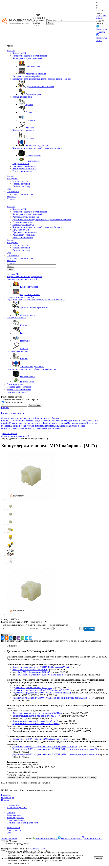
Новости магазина (13, 402)
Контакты (11, 196)
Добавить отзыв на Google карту (22, 778)
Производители (14, 830)
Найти (10, 269)
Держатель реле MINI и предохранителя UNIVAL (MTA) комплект (44, 746)
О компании (13, 191)
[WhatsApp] (22, 638)
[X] (14, 638)
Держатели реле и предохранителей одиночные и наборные (41, 79)
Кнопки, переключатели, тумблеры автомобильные (37, 148)
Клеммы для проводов (23, 130)
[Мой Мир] (10, 638)
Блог (9, 189)
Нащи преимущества (17, 807)
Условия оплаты (20, 181)
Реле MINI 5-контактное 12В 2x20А (29, 669)
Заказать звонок (100, 22)
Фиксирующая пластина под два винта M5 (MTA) (36, 716)
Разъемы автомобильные (24, 168)
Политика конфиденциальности (22, 822)
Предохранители (20, 163)
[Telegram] (30, 638)
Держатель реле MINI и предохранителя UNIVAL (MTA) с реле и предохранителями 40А (55, 754)
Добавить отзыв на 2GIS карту (83, 778)
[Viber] (18, 638)
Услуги (10, 176)
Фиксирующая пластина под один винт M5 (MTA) (37, 713)
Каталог (11, 50)
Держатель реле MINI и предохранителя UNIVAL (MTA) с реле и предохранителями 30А (55, 749)
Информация (7, 797)
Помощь (5, 800)
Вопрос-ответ (13, 827)
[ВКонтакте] (3, 638)
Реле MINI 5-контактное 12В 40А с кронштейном (42, 674)
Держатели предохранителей (15, 436)
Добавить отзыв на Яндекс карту (53, 778)
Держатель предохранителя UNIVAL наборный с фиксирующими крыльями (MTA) (54, 698)
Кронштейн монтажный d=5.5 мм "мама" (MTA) (35, 723)
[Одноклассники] (7, 638)
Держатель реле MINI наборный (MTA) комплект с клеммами (42, 739)
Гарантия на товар (21, 186)
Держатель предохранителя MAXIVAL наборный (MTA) (41, 690)
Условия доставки (21, 184)
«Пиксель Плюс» (38, 848)
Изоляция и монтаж (22, 97)
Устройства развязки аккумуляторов (29, 56)
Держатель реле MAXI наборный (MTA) (33, 687)
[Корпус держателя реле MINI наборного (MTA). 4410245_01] (31, 499)
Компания (6, 795)
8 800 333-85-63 (101, 16)
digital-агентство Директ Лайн (35, 783)
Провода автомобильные (24, 166)
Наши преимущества (22, 194)
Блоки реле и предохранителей (27, 58)
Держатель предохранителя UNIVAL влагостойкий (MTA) (42, 692)
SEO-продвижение (10, 783)
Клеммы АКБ (19, 53)
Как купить (12, 178)
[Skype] (26, 638)
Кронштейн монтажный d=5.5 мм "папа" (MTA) (35, 721)
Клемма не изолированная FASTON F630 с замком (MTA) (40, 667)
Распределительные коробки (26, 76)
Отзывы (11, 199)
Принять (98, 858)
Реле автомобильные (22, 171)
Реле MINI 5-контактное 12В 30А (34, 672)
